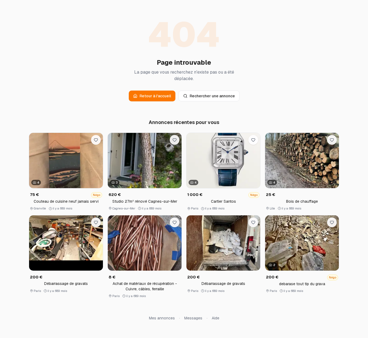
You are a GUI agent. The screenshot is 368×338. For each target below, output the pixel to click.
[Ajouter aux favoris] (96, 140)
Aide (215, 318)
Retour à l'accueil (155, 96)
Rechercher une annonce (212, 96)
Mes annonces (162, 318)
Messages (193, 318)
